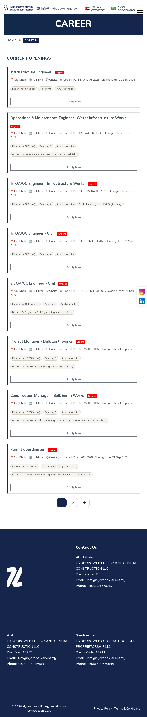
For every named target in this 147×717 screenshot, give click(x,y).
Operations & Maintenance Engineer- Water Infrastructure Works (68, 117)
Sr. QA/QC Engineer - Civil (32, 283)
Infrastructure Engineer (31, 72)
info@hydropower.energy (106, 580)
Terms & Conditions (127, 708)
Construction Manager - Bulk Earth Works (47, 395)
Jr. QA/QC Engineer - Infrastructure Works (47, 183)
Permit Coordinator (27, 449)
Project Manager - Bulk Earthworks (41, 341)
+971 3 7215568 (31, 664)
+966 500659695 (101, 664)
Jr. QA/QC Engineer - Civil (32, 233)
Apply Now (74, 101)
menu (140, 12)
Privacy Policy (103, 708)
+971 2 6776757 (100, 586)
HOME (11, 40)
